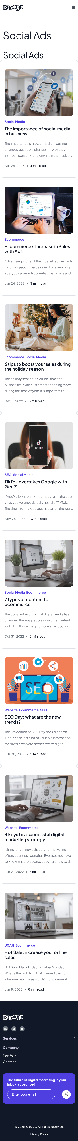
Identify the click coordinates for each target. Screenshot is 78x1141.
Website (11, 710)
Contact (9, 1062)
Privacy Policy (39, 1134)
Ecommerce (14, 239)
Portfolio (10, 1056)
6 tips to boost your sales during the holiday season (38, 366)
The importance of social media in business (37, 131)
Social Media (15, 121)
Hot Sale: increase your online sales (36, 954)
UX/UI (9, 945)
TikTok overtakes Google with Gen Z (36, 484)
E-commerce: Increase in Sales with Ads (37, 249)
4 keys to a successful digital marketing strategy (34, 837)
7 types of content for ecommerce (27, 602)
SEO (8, 474)
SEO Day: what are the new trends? (33, 719)
